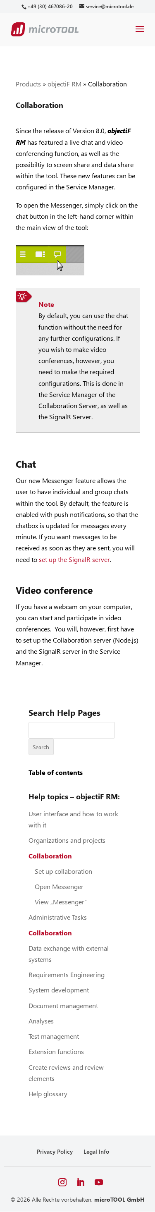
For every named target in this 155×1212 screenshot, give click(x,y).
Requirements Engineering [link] (67, 974)
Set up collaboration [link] (63, 871)
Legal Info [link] (96, 1151)
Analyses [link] (41, 1020)
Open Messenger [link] (59, 886)
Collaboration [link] (50, 855)
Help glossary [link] (48, 1093)
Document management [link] (63, 1005)
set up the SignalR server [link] (74, 559)
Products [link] (28, 83)
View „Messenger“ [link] (61, 901)
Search (41, 747)
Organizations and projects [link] (67, 840)
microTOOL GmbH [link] (119, 1199)
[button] (139, 34)
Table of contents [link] (56, 772)
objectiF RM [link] (64, 83)
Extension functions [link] (56, 1051)
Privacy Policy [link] (55, 1151)
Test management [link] (54, 1036)
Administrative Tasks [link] (58, 917)
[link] (49, 6)
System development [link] (59, 989)
